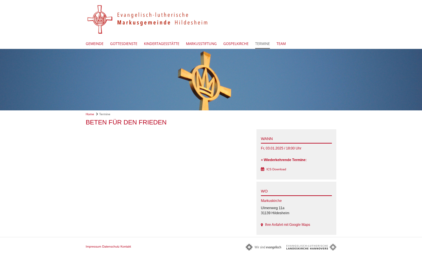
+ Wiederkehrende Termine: (284, 160)
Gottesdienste (123, 43)
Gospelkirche (236, 43)
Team (281, 43)
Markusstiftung (201, 43)
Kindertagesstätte (161, 43)
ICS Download (276, 169)
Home (90, 114)
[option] (211, 79)
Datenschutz (111, 246)
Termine (262, 43)
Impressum (93, 246)
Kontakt (125, 246)
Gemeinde (95, 43)
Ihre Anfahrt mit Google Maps (287, 224)
